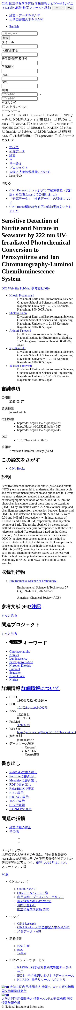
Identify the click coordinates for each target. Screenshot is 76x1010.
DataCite (52, 115)
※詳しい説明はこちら (51, 862)
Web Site (14, 288)
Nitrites (13, 679)
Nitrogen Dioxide (20, 665)
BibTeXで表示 (19, 796)
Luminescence (18, 658)
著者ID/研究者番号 (14, 58)
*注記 (35, 606)
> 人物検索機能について (33, 171)
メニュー (58, 7)
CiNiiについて (26, 888)
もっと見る (9, 615)
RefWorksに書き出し (23, 772)
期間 (5, 90)
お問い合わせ (26, 905)
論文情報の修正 (20, 827)
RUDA (62, 119)
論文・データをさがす (25, 15)
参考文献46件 (40, 288)
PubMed (27, 131)
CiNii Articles (39, 123)
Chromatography (19, 651)
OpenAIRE (46, 136)
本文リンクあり (16, 106)
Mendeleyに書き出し (23, 780)
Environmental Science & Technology (32, 580)
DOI (4, 82)
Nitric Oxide (17, 676)
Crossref (36, 115)
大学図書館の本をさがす (26, 19)
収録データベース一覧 (32, 893)
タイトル (8, 42)
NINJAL (20, 123)
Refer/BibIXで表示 (21, 788)
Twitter (21, 953)
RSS (20, 949)
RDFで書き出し (20, 784)
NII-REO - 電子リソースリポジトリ (41, 979)
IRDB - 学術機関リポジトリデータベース (45, 975)
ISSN (5, 74)
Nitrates (14, 655)
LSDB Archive (47, 131)
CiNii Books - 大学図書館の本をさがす (43, 927)
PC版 (5, 874)
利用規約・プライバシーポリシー (40, 897)
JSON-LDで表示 (20, 809)
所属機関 (8, 66)
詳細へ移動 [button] (14, 7)
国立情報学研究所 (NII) (33, 909)
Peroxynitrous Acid (21, 662)
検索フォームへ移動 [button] (37, 7)
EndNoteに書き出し (22, 776)
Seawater (15, 672)
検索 (69, 7)
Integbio (11, 131)
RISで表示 (16, 792)
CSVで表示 (17, 805)
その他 (14, 831)
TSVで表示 (17, 801)
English (14, 26)
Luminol (14, 669)
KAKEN (53, 127)
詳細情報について (40, 688)
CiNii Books (61, 123)
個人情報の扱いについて (34, 901)
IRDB (22, 115)
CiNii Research (26, 923)
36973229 (23, 725)
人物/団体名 (10, 50)
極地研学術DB (23, 136)
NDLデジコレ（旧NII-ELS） (32, 119)
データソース (11, 111)
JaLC (9, 115)
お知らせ (23, 945)
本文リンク (9, 102)
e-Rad (67, 127)
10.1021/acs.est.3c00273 (32, 707)
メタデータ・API (29, 931)
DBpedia (36, 127)
